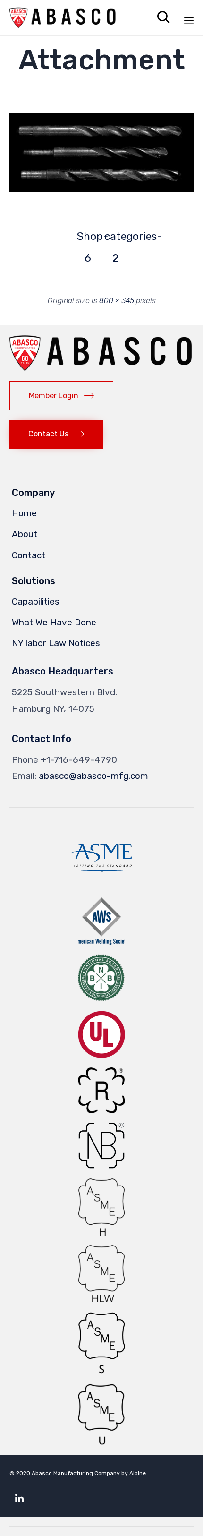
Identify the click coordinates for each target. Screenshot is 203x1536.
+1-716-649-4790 (79, 759)
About (24, 534)
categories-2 (115, 238)
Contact (28, 555)
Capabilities (35, 601)
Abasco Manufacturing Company (76, 1473)
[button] (101, 152)
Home (24, 513)
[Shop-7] (101, 189)
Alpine (137, 1473)
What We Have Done (54, 622)
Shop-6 (88, 238)
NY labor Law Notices (56, 643)
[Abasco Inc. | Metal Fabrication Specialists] (63, 17)
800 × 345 (116, 300)
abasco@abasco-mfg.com (93, 775)
